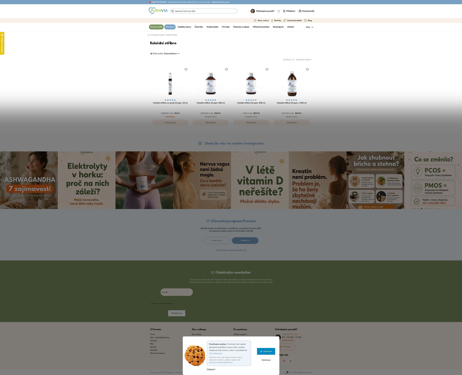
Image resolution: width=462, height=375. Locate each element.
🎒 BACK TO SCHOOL (158, 2)
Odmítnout (266, 360)
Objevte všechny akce (220, 2)
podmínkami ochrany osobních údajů (188, 303)
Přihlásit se (245, 240)
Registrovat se (216, 240)
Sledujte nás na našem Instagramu (234, 143)
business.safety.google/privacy (221, 362)
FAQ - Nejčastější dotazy (160, 337)
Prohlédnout (170, 122)
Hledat (241, 11)
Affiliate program (240, 334)
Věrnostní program (157, 353)
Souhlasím (267, 351)
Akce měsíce (197, 334)
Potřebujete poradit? (265, 11)
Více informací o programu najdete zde (231, 250)
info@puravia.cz (288, 340)
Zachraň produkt (294, 20)
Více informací (215, 353)
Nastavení (211, 369)
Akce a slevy (263, 20)
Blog (310, 20)
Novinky (277, 20)
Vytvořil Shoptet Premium (300, 372)
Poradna (153, 340)
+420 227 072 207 (289, 334)
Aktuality (153, 350)
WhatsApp (287, 347)
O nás (152, 334)
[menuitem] (156, 26)
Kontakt (153, 347)
